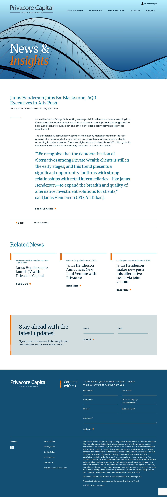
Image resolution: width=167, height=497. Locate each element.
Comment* (88, 418)
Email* (120, 328)
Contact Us (49, 462)
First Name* (88, 390)
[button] (53, 223)
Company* (88, 400)
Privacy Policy (49, 447)
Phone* (86, 409)
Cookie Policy (49, 452)
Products (135, 10)
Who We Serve (75, 10)
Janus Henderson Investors (55, 468)
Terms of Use (49, 441)
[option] (33, 276)
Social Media (49, 457)
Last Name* (127, 390)
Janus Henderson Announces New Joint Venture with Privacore (81, 271)
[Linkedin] (12, 447)
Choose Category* (130, 400)
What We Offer (116, 10)
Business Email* (128, 409)
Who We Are (95, 10)
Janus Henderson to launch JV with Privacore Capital (32, 271)
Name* (86, 328)
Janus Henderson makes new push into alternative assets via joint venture (130, 273)
